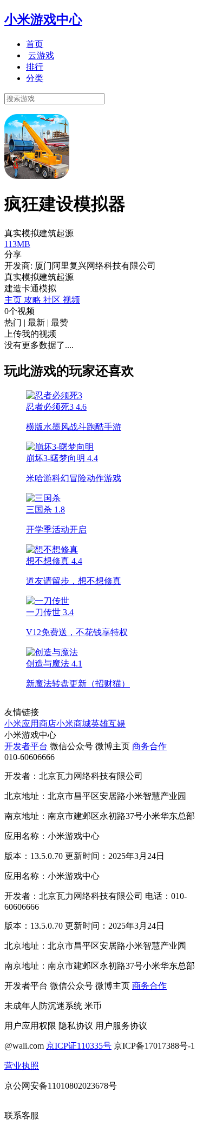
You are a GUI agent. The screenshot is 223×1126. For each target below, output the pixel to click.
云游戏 (41, 55)
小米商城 (73, 723)
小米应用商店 (30, 723)
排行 (34, 66)
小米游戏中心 (43, 19)
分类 (34, 78)
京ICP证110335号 (79, 1045)
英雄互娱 (108, 723)
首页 (34, 44)
